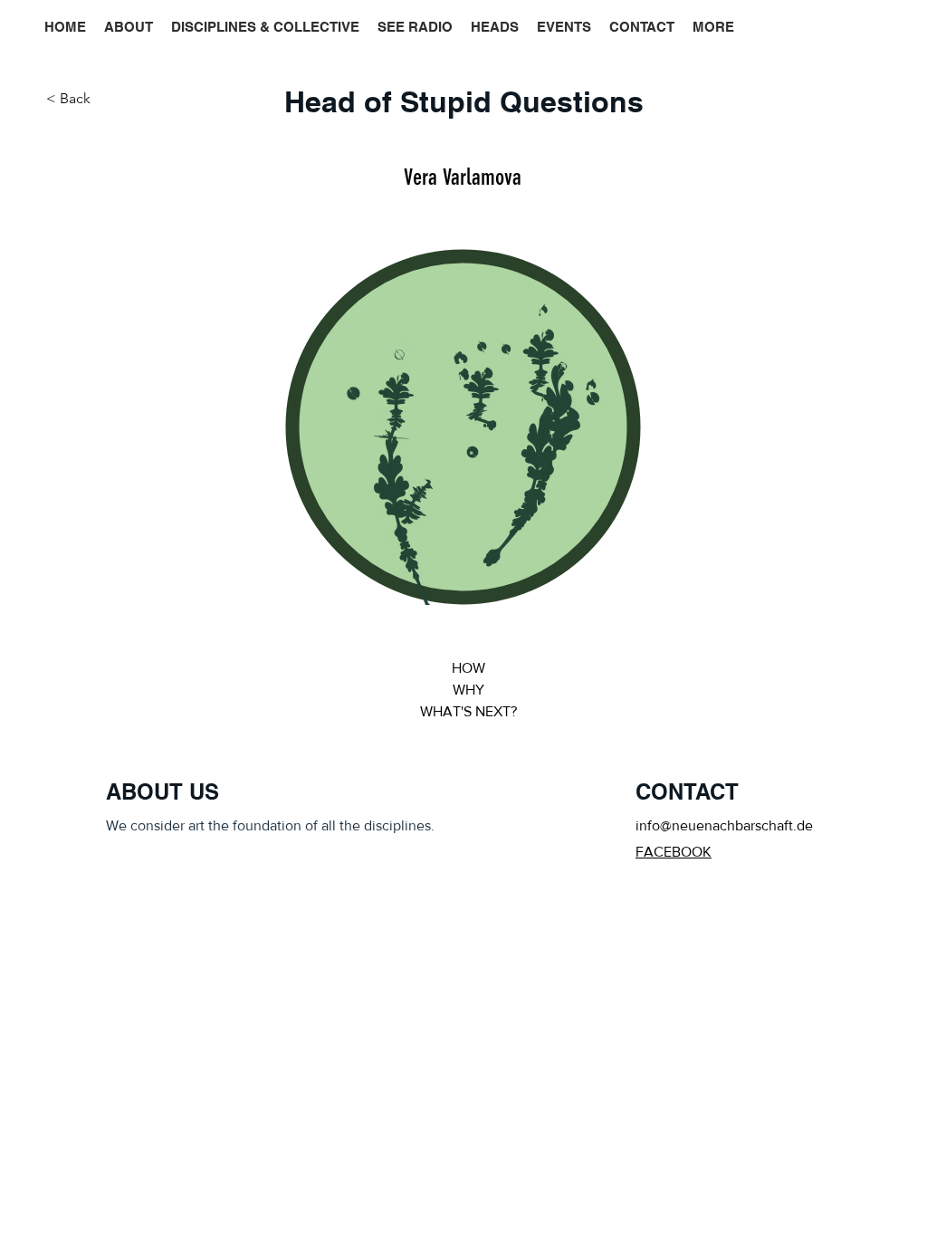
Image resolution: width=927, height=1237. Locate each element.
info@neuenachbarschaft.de (724, 825)
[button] (713, 27)
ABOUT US (162, 791)
